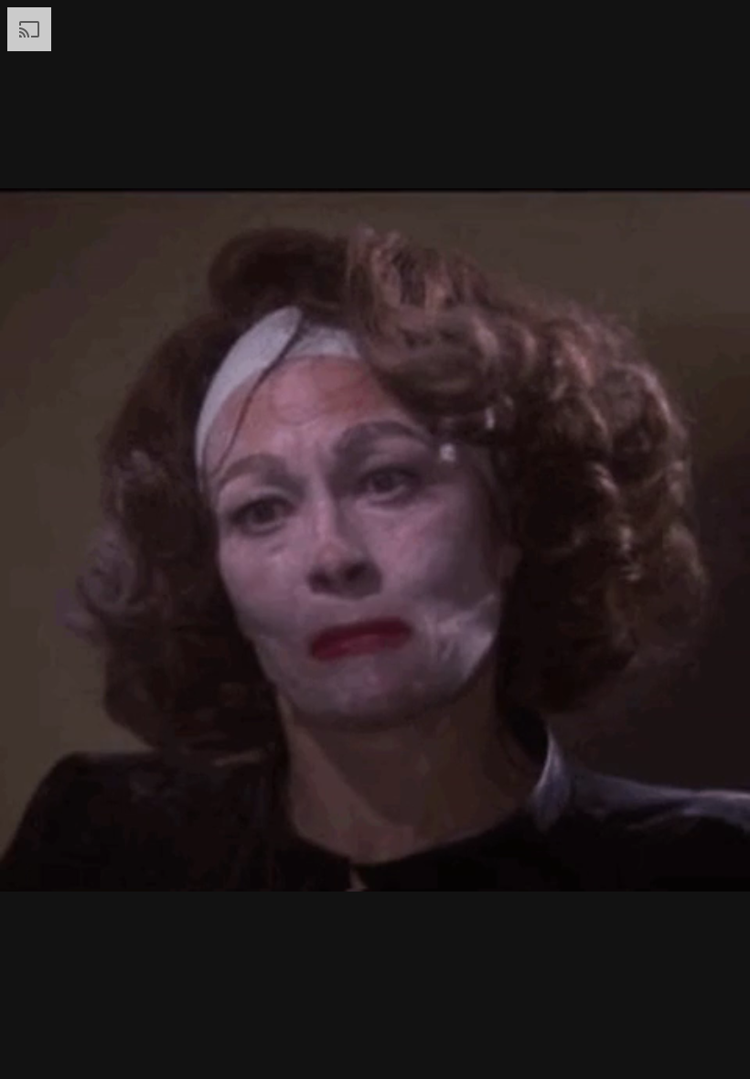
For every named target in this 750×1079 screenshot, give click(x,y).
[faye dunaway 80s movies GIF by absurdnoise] (375, 539)
